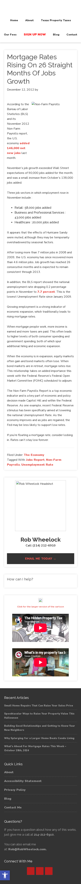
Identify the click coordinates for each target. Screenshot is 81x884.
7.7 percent (46, 292)
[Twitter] (40, 871)
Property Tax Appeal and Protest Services (40, 8)
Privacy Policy (15, 790)
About (9, 772)
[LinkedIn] (49, 871)
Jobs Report (35, 460)
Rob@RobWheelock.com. (27, 849)
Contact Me (13, 807)
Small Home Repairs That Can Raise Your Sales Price (38, 705)
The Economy (34, 455)
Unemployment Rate (37, 465)
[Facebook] (30, 871)
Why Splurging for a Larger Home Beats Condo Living (39, 738)
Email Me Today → (40, 559)
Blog (7, 799)
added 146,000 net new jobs (18, 148)
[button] (5, 875)
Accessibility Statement (23, 781)
